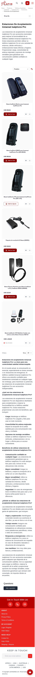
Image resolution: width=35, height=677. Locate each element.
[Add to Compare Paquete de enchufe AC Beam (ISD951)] (29, 250)
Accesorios (24, 9)
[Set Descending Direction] (32, 69)
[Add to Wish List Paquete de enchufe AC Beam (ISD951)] (26, 250)
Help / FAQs (5, 641)
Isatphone (6, 9)
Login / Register (6, 627)
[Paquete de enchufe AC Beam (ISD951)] (17, 224)
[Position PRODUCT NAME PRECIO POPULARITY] (21, 69)
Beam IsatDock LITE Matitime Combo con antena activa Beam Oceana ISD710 (17, 333)
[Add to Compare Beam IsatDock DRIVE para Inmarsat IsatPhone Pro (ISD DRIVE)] (29, 160)
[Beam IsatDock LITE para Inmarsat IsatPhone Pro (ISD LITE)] (17, 180)
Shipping (4, 644)
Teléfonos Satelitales (20, 8)
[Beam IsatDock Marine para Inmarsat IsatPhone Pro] (17, 88)
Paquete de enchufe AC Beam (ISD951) (17, 240)
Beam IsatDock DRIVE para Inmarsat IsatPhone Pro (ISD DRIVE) (18, 151)
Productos (9, 8)
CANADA (12, 665)
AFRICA (8, 663)
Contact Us (5, 638)
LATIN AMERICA (14, 667)
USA (24, 667)
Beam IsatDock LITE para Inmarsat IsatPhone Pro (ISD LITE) (17, 197)
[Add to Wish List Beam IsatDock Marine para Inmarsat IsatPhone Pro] (26, 114)
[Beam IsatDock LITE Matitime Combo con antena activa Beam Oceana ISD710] (17, 316)
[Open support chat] (30, 672)
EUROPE (21, 665)
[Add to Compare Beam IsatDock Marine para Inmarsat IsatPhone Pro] (29, 114)
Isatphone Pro (15, 9)
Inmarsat (30, 8)
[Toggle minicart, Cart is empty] (27, 3)
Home (2, 8)
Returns (11, 644)
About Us (4, 614)
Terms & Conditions (7, 620)
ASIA (15, 663)
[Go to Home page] (6, 3)
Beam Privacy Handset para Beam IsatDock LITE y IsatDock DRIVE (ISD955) (17, 287)
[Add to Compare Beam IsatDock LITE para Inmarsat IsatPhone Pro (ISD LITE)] (29, 203)
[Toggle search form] (17, 3)
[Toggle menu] (32, 3)
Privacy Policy (5, 617)
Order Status (5, 630)
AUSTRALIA (23, 663)
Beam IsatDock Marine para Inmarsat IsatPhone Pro (17, 104)
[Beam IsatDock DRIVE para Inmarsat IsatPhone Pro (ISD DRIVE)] (17, 134)
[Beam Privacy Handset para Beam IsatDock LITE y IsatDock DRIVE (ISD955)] (17, 270)
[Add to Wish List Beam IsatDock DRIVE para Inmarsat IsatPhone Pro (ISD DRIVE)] (26, 160)
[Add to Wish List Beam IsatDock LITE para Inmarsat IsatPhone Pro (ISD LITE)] (26, 203)
